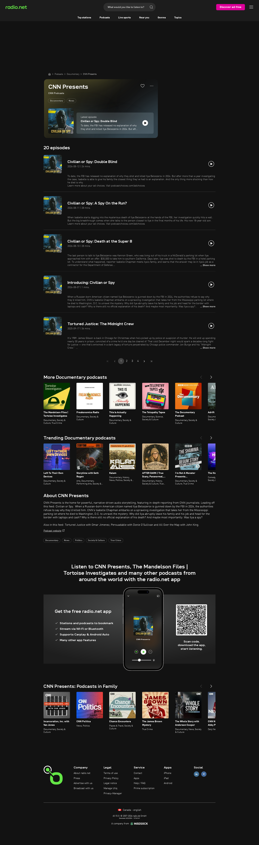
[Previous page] (115, 361)
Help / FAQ (139, 783)
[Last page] (151, 361)
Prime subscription (144, 788)
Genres (162, 17)
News (71, 101)
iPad (166, 778)
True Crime (115, 540)
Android (168, 783)
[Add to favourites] (142, 86)
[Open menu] (251, 7)
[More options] (152, 86)
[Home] (49, 74)
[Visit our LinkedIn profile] (196, 774)
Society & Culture (96, 540)
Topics (177, 17)
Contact (138, 773)
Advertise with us (83, 783)
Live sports (124, 17)
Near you (144, 17)
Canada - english (131, 810)
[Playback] (145, 123)
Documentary (56, 101)
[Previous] (201, 376)
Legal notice (110, 783)
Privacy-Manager (113, 793)
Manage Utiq (110, 788)
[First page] (107, 361)
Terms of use (111, 773)
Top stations (84, 17)
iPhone (167, 773)
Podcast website (52, 531)
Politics (78, 540)
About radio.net (82, 773)
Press (77, 778)
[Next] (211, 376)
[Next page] (144, 361)
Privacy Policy (111, 778)
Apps (136, 778)
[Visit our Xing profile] (203, 774)
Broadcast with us (83, 788)
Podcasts (105, 17)
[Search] (151, 7)
